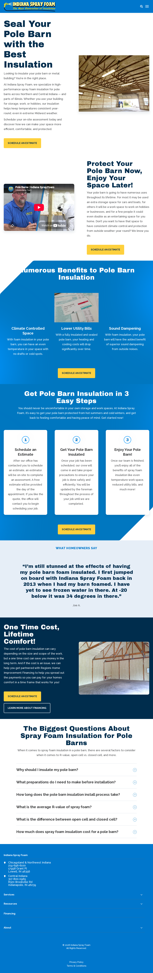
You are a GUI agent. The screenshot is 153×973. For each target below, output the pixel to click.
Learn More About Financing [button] (27, 708)
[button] (141, 6)
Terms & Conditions (76, 966)
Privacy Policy (76, 962)
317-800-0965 (17, 878)
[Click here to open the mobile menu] (147, 6)
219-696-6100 (17, 865)
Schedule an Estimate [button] (22, 143)
